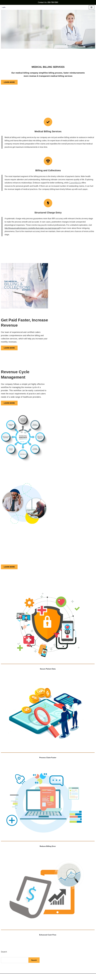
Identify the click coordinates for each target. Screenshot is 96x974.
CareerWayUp (75, 183)
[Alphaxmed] (4, 7)
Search (4, 952)
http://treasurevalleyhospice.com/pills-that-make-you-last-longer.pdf (32, 228)
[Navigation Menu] (91, 7)
